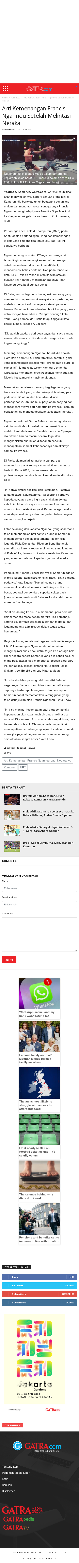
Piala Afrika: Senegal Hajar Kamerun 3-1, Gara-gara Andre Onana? (48, 829)
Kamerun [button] (10, 767)
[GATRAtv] (20, 1527)
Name (5, 880)
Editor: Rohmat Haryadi (21, 747)
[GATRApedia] (20, 1519)
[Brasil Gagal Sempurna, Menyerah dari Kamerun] (12, 846)
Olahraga (15, 97)
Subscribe (68, 1293)
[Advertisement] (39, 41)
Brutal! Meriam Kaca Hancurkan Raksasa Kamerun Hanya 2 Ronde (44, 797)
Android (53, 1552)
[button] (76, 86)
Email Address (9, 897)
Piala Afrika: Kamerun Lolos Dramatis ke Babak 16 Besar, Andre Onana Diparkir (48, 813)
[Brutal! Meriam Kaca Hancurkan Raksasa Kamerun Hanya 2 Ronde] (12, 799)
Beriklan (7, 1484)
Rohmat (10, 129)
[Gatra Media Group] (22, 1510)
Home (4, 97)
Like (71, 1276)
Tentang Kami (10, 1466)
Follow (69, 1285)
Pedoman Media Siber (16, 1472)
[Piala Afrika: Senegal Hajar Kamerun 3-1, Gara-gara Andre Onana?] (12, 830)
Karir (5, 1478)
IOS (64, 1552)
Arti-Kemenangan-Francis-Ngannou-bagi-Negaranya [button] (37, 760)
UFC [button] (23, 767)
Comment (7, 913)
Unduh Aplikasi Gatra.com (27, 1552)
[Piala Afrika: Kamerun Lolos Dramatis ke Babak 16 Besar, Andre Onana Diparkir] (12, 815)
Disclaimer (8, 1491)
